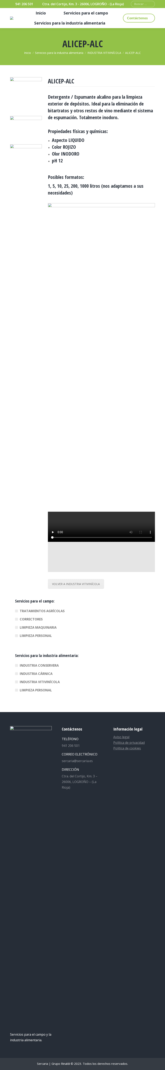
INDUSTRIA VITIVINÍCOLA (40, 682)
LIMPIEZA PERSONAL (36, 635)
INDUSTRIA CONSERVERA (39, 665)
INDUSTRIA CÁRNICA (36, 673)
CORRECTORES (31, 619)
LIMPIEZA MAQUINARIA (38, 627)
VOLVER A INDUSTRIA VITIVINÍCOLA (76, 584)
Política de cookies (127, 748)
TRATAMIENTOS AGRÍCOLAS (42, 611)
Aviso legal (121, 737)
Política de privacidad (129, 742)
